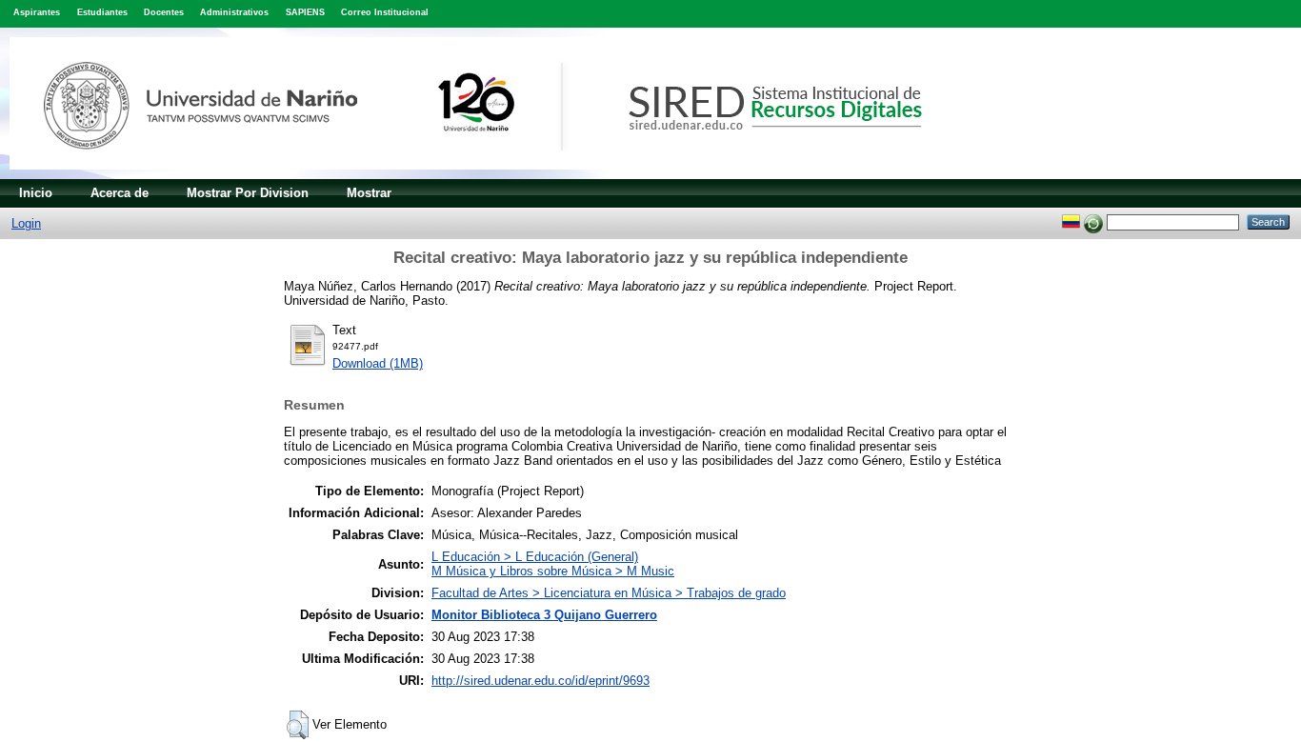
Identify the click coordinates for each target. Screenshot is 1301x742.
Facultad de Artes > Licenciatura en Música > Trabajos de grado (608, 593)
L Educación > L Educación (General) (534, 557)
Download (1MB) (377, 363)
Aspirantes (36, 12)
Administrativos (234, 12)
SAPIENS (305, 12)
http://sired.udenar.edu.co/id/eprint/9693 (540, 680)
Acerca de (119, 193)
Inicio (35, 193)
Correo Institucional (385, 12)
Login (26, 223)
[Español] (1071, 221)
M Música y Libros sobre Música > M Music (552, 571)
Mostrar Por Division (248, 193)
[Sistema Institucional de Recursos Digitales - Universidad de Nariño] (497, 175)
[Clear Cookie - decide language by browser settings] (1093, 221)
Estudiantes (102, 12)
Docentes (164, 12)
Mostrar (369, 193)
